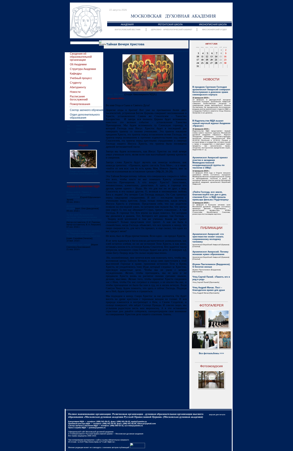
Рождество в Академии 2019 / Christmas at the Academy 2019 (83, 172)
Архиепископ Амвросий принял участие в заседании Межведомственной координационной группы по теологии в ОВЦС (210, 162)
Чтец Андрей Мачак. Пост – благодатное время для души (208, 288)
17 (198, 60)
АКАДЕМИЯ (127, 24)
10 (198, 56)
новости (79, 126)
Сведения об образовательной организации (81, 56)
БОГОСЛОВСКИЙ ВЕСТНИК (128, 30)
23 (225, 60)
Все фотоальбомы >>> (211, 353)
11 (202, 56)
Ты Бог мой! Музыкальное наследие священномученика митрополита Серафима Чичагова (83, 217)
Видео (83, 145)
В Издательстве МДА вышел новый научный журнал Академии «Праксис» (211, 123)
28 (216, 63)
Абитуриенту (78, 87)
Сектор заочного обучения (86, 110)
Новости (75, 91)
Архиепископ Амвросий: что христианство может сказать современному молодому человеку (208, 238)
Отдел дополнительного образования (85, 116)
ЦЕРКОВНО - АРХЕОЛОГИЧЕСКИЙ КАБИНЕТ (171, 30)
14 (216, 56)
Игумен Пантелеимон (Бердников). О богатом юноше (211, 265)
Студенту (75, 82)
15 (220, 56)
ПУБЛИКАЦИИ (211, 228)
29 (220, 63)
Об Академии (78, 64)
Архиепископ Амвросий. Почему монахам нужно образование (210, 253)
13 (211, 56)
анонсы (79, 129)
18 (202, 60)
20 (211, 60)
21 (216, 60)
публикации (81, 132)
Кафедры (76, 73)
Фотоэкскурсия (211, 366)
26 (207, 63)
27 (211, 63)
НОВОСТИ (211, 79)
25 (202, 63)
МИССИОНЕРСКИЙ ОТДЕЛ (214, 30)
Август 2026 (211, 44)
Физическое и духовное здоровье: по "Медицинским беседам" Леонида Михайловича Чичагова (84, 233)
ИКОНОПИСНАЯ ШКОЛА (213, 24)
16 (225, 56)
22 (220, 60)
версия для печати (180, 51)
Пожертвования (80, 104)
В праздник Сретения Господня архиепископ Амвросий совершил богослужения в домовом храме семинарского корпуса (211, 91)
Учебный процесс (81, 78)
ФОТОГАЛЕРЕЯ (211, 305)
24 (198, 63)
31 (198, 66)
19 (207, 60)
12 (207, 56)
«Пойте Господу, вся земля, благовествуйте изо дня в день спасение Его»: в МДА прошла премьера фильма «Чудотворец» (210, 196)
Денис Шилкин (115, 94)
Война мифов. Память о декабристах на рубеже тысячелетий (78, 195)
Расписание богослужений (79, 98)
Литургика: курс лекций (78, 244)
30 (225, 63)
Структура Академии (83, 69)
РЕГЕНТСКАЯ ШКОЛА (170, 24)
